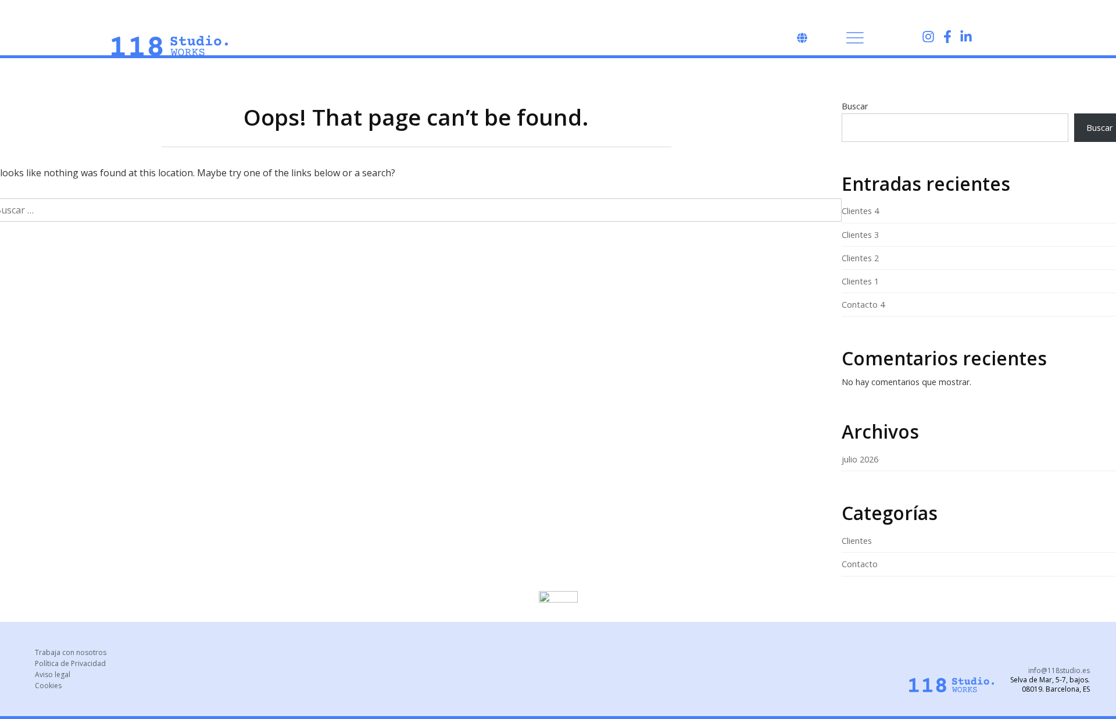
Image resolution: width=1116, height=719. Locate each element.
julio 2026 (860, 459)
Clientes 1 (860, 281)
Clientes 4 (860, 210)
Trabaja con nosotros (70, 652)
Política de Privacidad (70, 663)
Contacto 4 (863, 304)
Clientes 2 (860, 258)
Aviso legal (52, 674)
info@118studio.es (1059, 670)
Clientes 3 (860, 234)
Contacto (860, 563)
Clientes (857, 540)
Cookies (48, 685)
